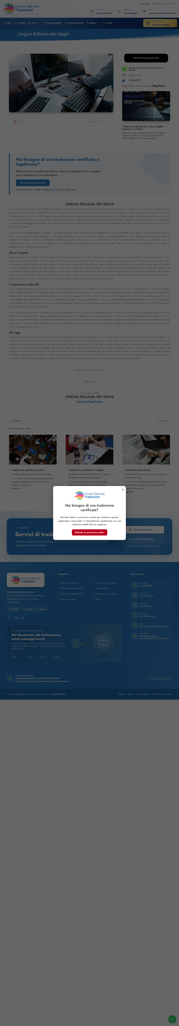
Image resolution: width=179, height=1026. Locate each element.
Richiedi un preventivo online (89, 532)
